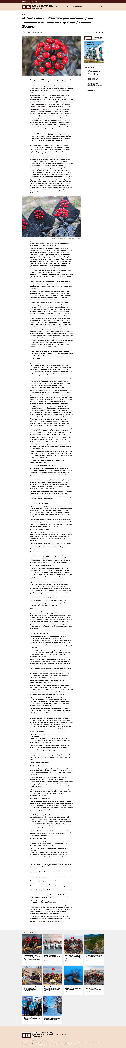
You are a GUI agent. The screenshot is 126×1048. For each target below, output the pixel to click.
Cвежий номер (78, 6)
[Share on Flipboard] (99, 32)
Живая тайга (43, 926)
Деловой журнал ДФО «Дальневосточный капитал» (45, 921)
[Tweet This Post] (97, 32)
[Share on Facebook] (94, 32)
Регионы (67, 6)
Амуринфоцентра (35, 106)
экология (55, 926)
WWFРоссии (36, 926)
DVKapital (28, 32)
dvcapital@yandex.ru (28, 1041)
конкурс (48, 926)
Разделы (58, 6)
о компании (25, 1)
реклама (31, 1)
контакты (36, 1)
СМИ (52, 926)
